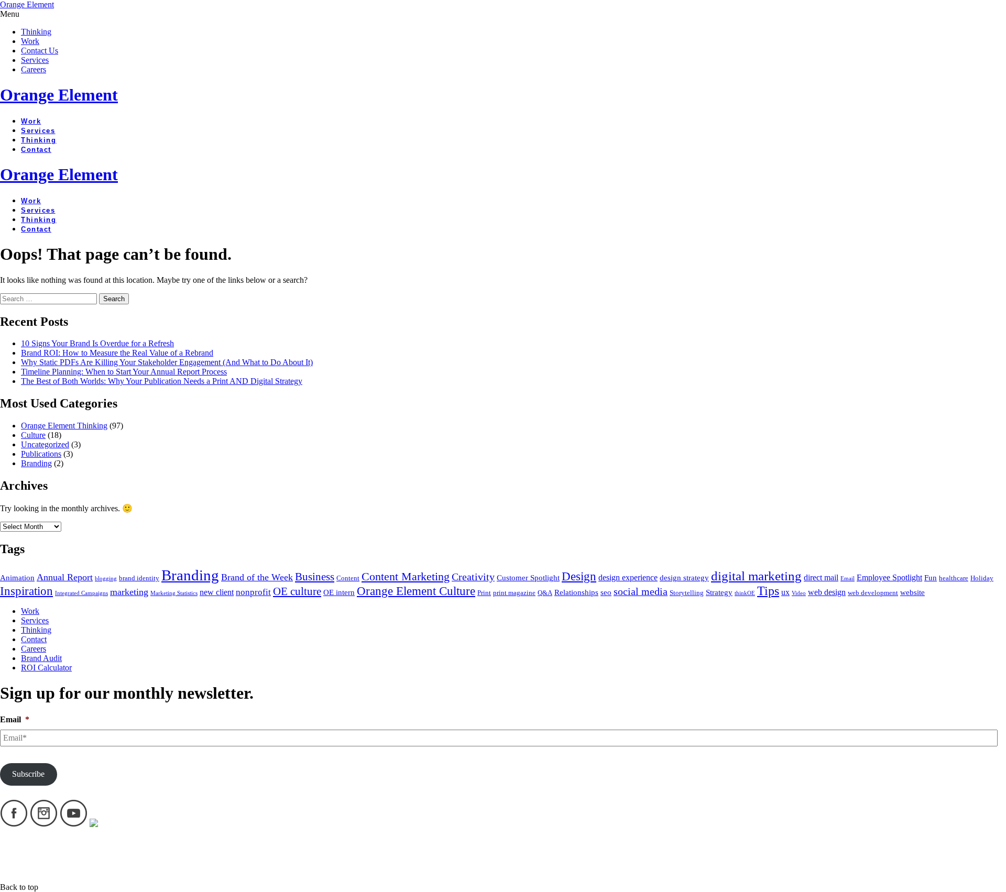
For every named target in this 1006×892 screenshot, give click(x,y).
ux (785, 592)
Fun (930, 578)
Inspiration (26, 591)
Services (35, 60)
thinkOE (745, 593)
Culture (33, 435)
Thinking (36, 31)
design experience (628, 577)
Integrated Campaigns (81, 593)
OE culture (297, 591)
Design (579, 576)
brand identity (139, 578)
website (912, 592)
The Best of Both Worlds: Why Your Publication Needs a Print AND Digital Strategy (161, 381)
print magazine (514, 593)
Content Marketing (406, 576)
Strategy (719, 592)
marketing (129, 592)
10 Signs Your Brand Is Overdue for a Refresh (97, 343)
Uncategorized (45, 444)
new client (217, 592)
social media (641, 591)
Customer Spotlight (528, 578)
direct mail (821, 577)
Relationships (576, 592)
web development (873, 593)
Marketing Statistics (174, 593)
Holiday (981, 578)
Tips (768, 591)
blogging (106, 578)
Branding (36, 463)
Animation (17, 578)
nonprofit (253, 592)
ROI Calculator (46, 667)
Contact (36, 149)
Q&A (545, 593)
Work (30, 41)
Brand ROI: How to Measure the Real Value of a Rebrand (117, 352)
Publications (41, 453)
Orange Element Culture (416, 591)
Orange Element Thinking (64, 425)
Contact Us (39, 50)
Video (799, 593)
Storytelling (687, 593)
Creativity (473, 576)
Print (484, 593)
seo (605, 592)
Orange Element (27, 4)
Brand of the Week (257, 577)
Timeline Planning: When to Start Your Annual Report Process (124, 371)
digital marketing (756, 576)
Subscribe (28, 773)
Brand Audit (41, 658)
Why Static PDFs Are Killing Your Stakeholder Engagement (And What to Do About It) (167, 362)
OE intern (339, 592)
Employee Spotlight (889, 577)
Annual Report (65, 577)
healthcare (953, 578)
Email (847, 578)
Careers (33, 69)
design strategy (684, 578)
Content (347, 578)
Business (314, 576)
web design (827, 592)
